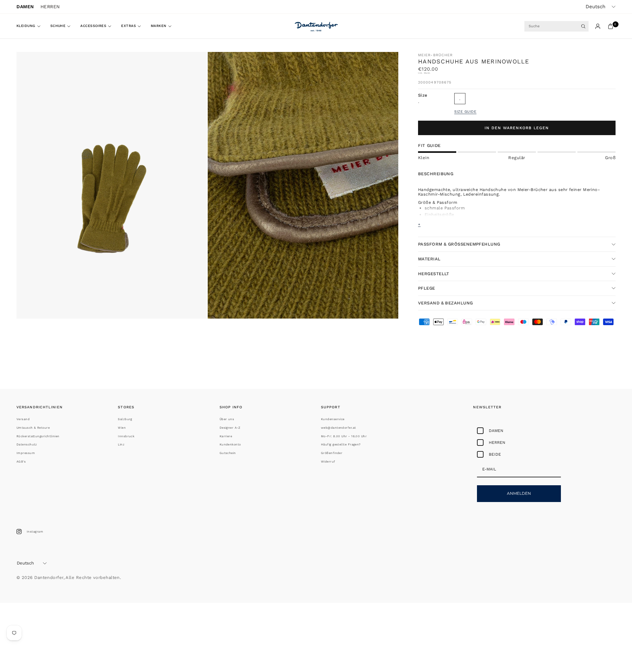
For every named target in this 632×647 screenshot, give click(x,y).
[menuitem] (30, 26)
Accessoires (93, 26)
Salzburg (125, 419)
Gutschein (228, 453)
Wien (122, 427)
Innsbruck (126, 436)
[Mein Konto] (597, 26)
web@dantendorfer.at (338, 427)
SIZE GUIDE (465, 111)
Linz (121, 444)
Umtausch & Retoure (33, 427)
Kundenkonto (230, 444)
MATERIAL (429, 258)
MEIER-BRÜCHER (435, 55)
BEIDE (495, 454)
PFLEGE (426, 288)
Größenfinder (331, 453)
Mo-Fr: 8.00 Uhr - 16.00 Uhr (344, 436)
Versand (23, 419)
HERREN (50, 6)
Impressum (25, 453)
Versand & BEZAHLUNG (445, 302)
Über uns (227, 419)
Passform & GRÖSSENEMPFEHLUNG (460, 244)
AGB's (21, 461)
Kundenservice (333, 419)
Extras (128, 26)
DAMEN (25, 6)
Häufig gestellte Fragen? (341, 444)
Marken (159, 26)
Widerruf (328, 461)
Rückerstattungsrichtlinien (38, 436)
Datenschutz (26, 444)
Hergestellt (433, 273)
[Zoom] (193, 66)
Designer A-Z (230, 427)
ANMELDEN (519, 493)
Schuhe (58, 26)
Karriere (226, 436)
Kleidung (26, 26)
